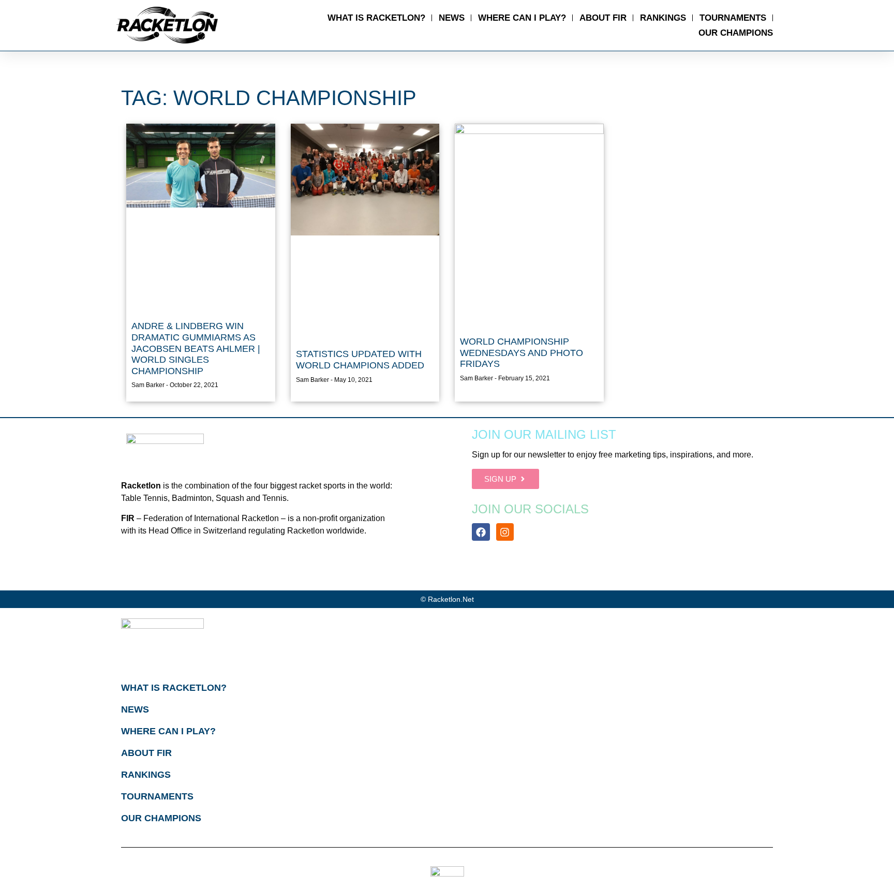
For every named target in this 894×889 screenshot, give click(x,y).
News (452, 18)
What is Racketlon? (376, 18)
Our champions (735, 33)
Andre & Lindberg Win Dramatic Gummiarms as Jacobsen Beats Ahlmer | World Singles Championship (195, 348)
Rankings (663, 18)
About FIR (603, 18)
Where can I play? (522, 18)
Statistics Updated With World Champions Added (360, 360)
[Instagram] (505, 532)
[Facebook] (480, 532)
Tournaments (732, 18)
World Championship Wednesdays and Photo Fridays (521, 352)
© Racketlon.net (447, 599)
